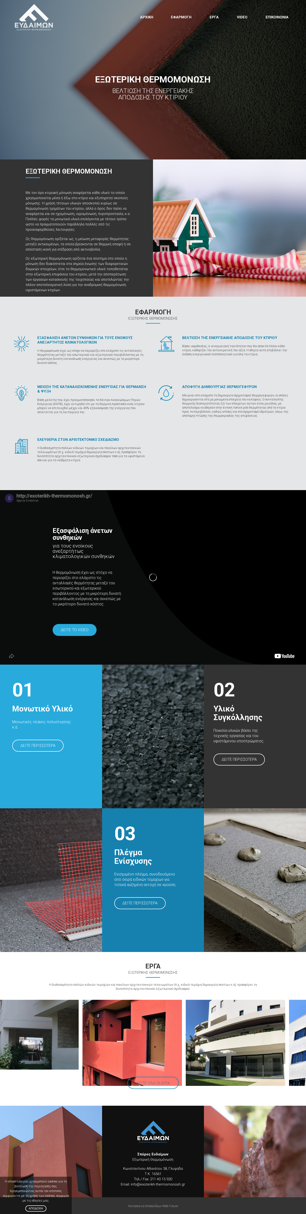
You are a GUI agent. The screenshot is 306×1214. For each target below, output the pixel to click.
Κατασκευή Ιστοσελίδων (145, 1206)
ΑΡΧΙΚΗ (146, 17)
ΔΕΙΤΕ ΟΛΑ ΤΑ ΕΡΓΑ (153, 1083)
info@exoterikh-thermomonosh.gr (157, 1184)
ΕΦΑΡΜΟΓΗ (181, 17)
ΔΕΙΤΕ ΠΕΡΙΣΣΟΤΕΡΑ (37, 745)
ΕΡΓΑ (214, 17)
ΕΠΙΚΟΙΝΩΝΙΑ (277, 17)
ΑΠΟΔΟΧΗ (36, 1208)
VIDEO (242, 17)
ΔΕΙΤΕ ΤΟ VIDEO (74, 630)
